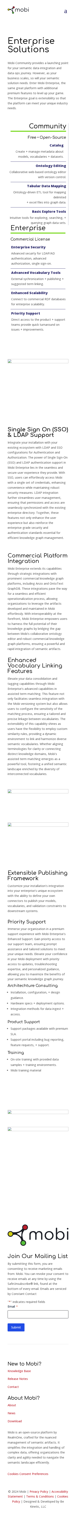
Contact (13, 1387)
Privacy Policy (39, 1492)
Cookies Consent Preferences (28, 1474)
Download (15, 1421)
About (12, 1405)
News (11, 1413)
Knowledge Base (19, 1371)
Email (13, 1306)
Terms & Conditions (40, 1496)
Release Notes (18, 1379)
